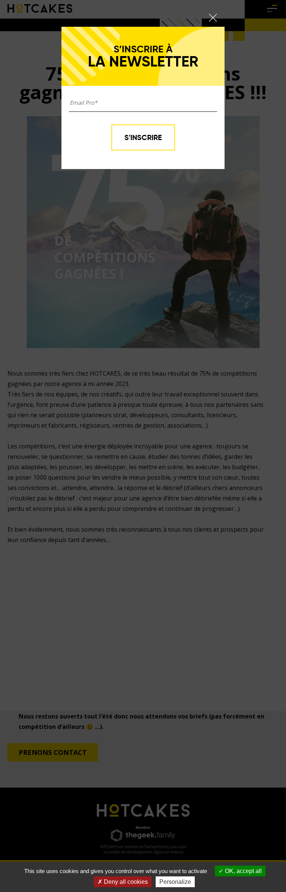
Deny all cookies (125, 882)
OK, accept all (242, 871)
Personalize (175, 882)
